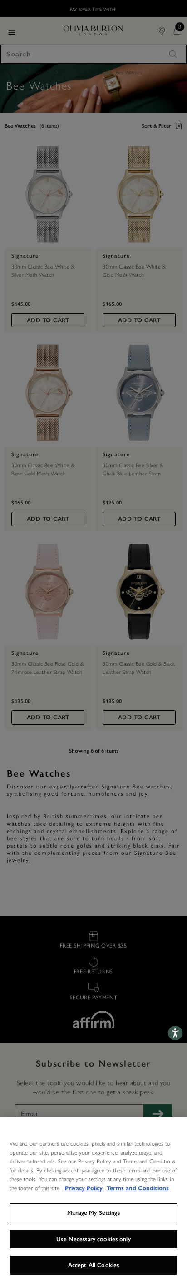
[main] (93, 1199)
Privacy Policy (84, 1188)
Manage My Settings (93, 1212)
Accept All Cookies (93, 1265)
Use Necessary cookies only (93, 1239)
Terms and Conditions (138, 1188)
